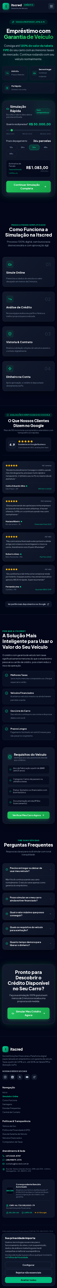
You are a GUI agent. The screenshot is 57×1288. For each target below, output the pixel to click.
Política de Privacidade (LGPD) (16, 1130)
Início (4, 1092)
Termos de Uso (9, 1126)
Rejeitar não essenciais (28, 1272)
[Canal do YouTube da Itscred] (27, 1077)
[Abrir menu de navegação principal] (51, 6)
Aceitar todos (28, 1280)
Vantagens (7, 1104)
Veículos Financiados (12, 1138)
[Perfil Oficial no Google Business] (34, 1077)
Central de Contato (11, 1112)
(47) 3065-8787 (13, 1156)
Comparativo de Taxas (12, 1142)
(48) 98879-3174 (14, 1160)
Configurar (28, 1265)
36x (34, 147)
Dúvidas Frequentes (11, 1108)
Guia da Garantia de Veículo (14, 1134)
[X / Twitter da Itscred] (19, 1077)
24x (23, 147)
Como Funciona (9, 1100)
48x (46, 147)
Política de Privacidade (17, 1257)
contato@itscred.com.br (17, 1164)
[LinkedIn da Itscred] (12, 1077)
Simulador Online (10, 1096)
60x (11, 154)
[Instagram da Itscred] (5, 1077)
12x (11, 147)
